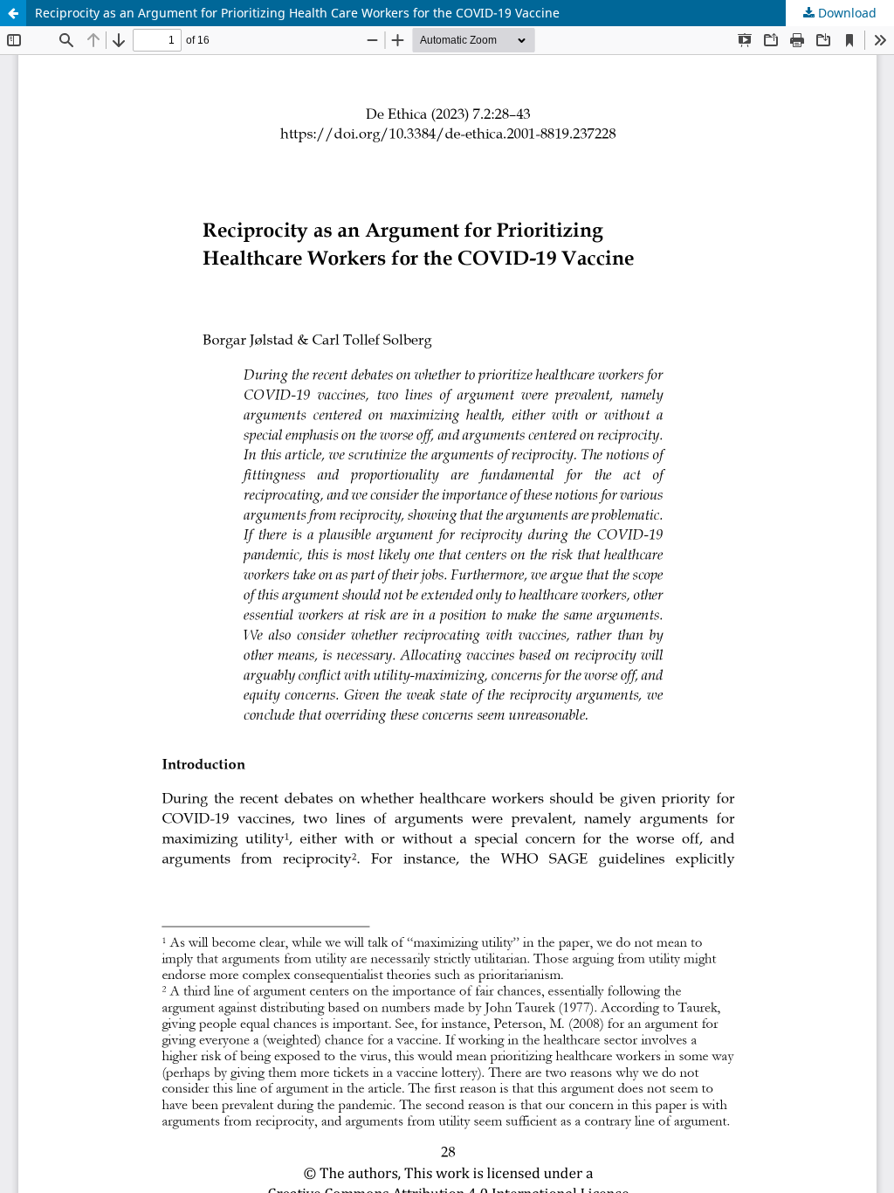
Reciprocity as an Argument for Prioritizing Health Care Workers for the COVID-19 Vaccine (297, 12)
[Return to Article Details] (13, 13)
